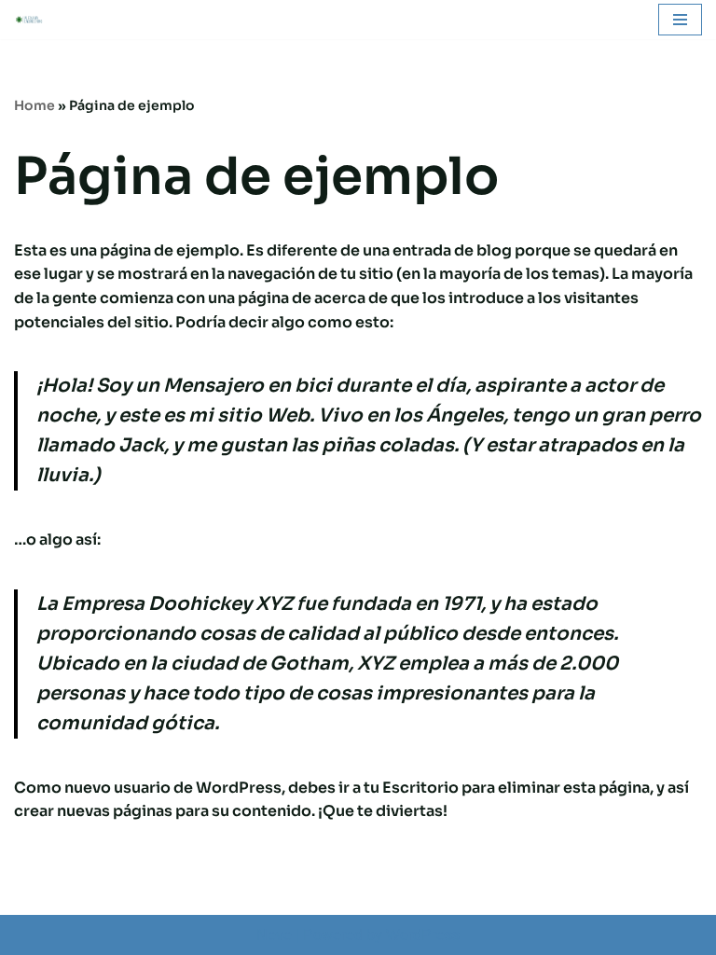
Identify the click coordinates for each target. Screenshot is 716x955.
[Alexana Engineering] (33, 19)
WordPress (423, 935)
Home (34, 105)
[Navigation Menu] (680, 19)
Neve (274, 935)
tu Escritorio (411, 787)
